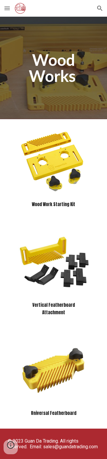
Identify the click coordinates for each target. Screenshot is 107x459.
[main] (53, 68)
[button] (7, 8)
